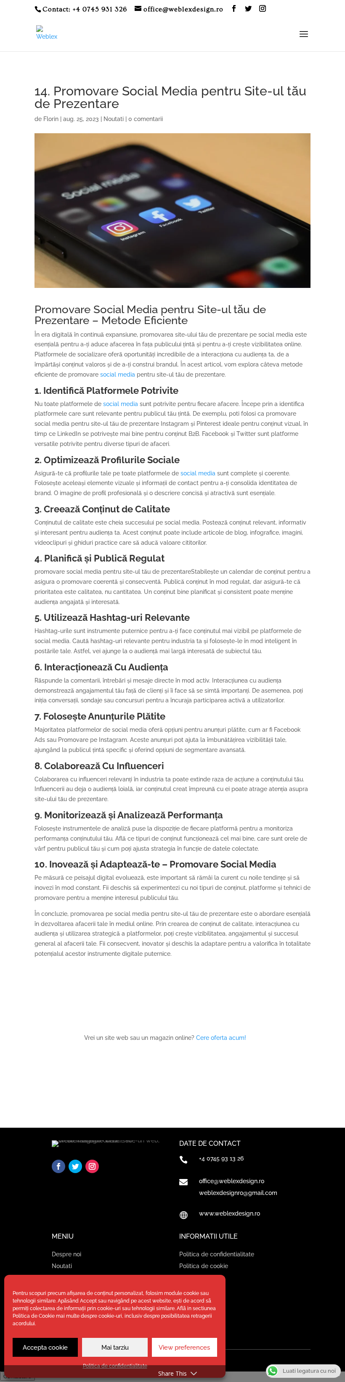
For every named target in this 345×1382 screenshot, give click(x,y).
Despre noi (66, 1254)
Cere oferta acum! (221, 1037)
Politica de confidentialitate (216, 1254)
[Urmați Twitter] (75, 1166)
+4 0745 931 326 (100, 9)
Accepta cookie (45, 1347)
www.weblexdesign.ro (229, 1213)
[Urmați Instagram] (92, 1166)
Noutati (114, 119)
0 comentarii (145, 119)
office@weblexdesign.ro (231, 1181)
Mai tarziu (115, 1347)
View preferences (184, 1347)
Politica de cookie (203, 1266)
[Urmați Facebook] (58, 1166)
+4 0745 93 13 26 (221, 1158)
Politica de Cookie (34, 1316)
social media (117, 374)
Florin (50, 119)
